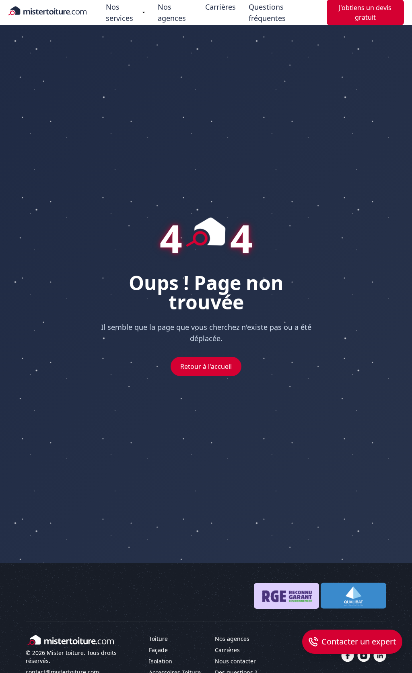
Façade (158, 650)
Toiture (158, 638)
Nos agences (172, 12)
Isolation (160, 661)
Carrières (220, 7)
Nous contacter (235, 661)
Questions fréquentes (267, 12)
